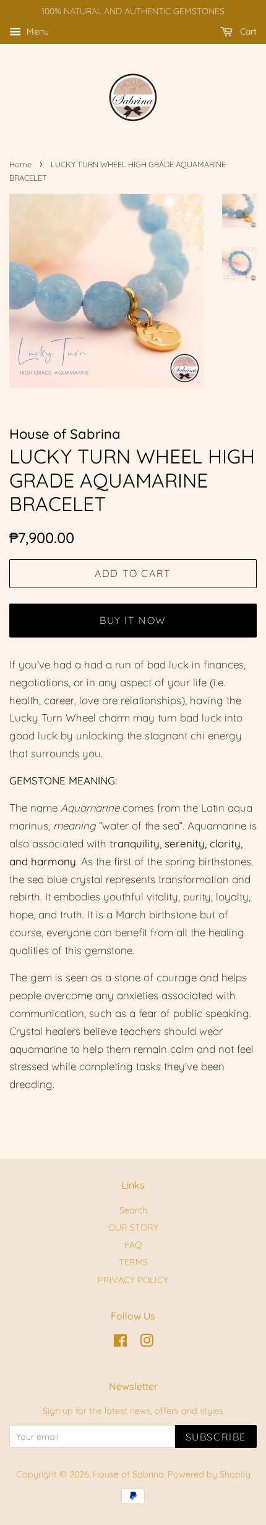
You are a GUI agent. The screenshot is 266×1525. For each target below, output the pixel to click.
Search (133, 1210)
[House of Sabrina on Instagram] (146, 1342)
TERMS (133, 1262)
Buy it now (133, 620)
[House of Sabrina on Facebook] (120, 1342)
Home (20, 164)
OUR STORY (133, 1227)
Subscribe (216, 1437)
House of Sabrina (128, 1474)
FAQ (133, 1244)
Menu (36, 31)
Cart (247, 31)
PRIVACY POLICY (133, 1280)
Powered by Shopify (209, 1474)
